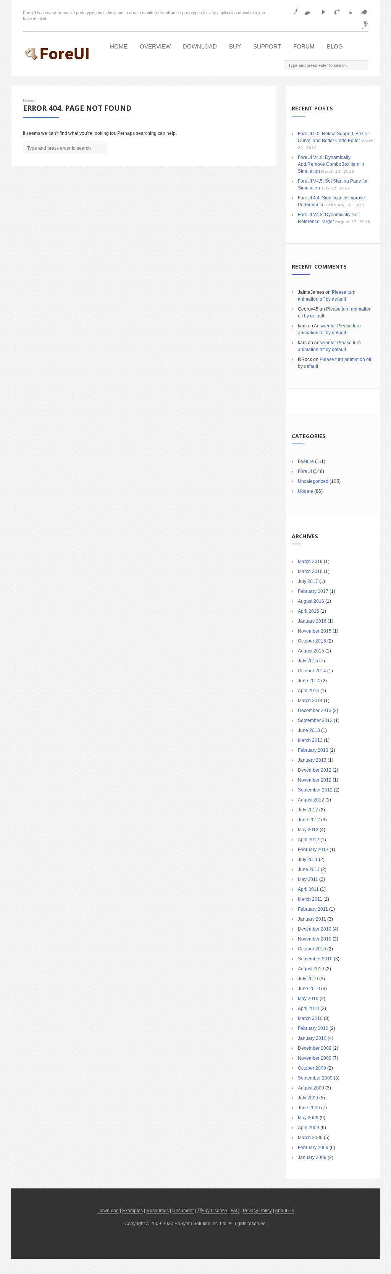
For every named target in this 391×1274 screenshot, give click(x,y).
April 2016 (308, 611)
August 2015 (311, 651)
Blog (335, 46)
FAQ (235, 1210)
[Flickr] (305, 9)
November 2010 (314, 939)
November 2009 (314, 1058)
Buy (235, 46)
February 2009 (313, 1147)
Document (183, 1210)
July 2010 (308, 978)
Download (200, 46)
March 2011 (310, 899)
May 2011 (308, 879)
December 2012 (314, 770)
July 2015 (308, 661)
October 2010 (312, 949)
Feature (306, 461)
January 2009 (312, 1157)
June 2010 (309, 988)
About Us (284, 1210)
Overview (155, 46)
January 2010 (312, 1038)
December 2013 (314, 710)
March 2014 (310, 700)
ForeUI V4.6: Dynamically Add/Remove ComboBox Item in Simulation (331, 164)
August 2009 (311, 1088)
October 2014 (312, 670)
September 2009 (315, 1078)
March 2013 (310, 740)
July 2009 (308, 1098)
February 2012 (313, 849)
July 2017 (308, 581)
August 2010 (311, 968)
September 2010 (315, 959)
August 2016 (311, 601)
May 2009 (308, 1117)
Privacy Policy (257, 1210)
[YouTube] (362, 22)
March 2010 (310, 1018)
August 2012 (311, 800)
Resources (157, 1210)
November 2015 (314, 631)
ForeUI (305, 471)
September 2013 (315, 720)
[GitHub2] (319, 9)
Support (267, 46)
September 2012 (315, 790)
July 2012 (308, 810)
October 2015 (312, 641)
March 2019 (310, 561)
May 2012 (308, 829)
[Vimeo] (362, 9)
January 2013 (312, 760)
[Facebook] (291, 9)
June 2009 (309, 1108)
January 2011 (312, 919)
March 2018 (310, 571)
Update (305, 491)
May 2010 (308, 998)
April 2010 (308, 1008)
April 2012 (308, 839)
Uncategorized (313, 481)
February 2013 (313, 750)
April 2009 (308, 1127)
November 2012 (314, 780)
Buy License (214, 1210)
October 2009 (312, 1068)
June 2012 (309, 819)
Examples (132, 1210)
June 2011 (309, 869)
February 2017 (313, 591)
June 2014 (309, 680)
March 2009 (310, 1137)
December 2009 (314, 1048)
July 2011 (308, 859)
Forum (304, 46)
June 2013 (309, 730)
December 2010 (314, 929)
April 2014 (308, 690)
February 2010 (313, 1028)
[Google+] (334, 9)
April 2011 (308, 889)
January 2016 (312, 621)
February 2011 (313, 909)
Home (119, 46)
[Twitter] (348, 9)
